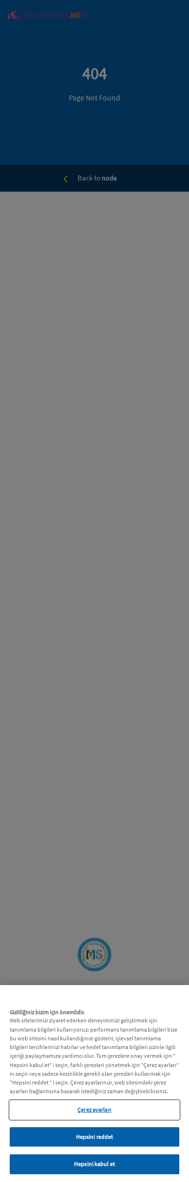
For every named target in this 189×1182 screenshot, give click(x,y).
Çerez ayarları (94, 1109)
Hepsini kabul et (94, 1163)
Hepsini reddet (94, 1136)
